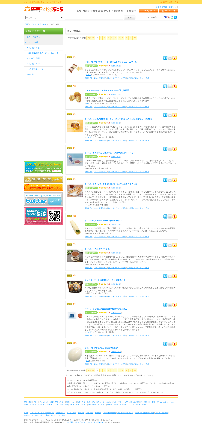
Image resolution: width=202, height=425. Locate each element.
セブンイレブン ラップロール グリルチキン (103, 220)
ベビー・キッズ (74, 404)
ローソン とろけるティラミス (97, 249)
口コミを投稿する (100, 78)
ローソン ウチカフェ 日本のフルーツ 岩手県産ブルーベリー (110, 153)
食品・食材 (42, 24)
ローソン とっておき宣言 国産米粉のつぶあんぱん (106, 309)
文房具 (26, 404)
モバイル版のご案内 (42, 415)
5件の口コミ (115, 66)
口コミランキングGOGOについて (42, 413)
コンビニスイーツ (35, 69)
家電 (67, 402)
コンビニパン (34, 64)
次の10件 (91, 38)
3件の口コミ (115, 123)
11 (135, 38)
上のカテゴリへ (33, 37)
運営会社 (81, 413)
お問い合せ (89, 413)
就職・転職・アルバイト (97, 404)
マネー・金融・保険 (61, 404)
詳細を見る (88, 78)
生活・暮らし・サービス (100, 402)
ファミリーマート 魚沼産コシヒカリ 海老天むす (105, 280)
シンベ (88, 137)
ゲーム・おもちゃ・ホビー (166, 402)
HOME (26, 24)
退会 (63, 415)
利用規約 (98, 413)
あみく (88, 75)
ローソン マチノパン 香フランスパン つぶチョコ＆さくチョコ (111, 184)
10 (130, 38)
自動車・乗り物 (112, 404)
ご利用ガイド (60, 413)
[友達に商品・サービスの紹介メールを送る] (170, 58)
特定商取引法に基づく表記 (144, 413)
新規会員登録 (161, 7)
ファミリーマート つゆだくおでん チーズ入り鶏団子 (107, 90)
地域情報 (123, 404)
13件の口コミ (116, 313)
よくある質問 (71, 413)
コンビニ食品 (32, 42)
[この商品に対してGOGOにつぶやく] (174, 58)
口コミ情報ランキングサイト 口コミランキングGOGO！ (85, 422)
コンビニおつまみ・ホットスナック (43, 53)
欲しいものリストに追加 (117, 78)
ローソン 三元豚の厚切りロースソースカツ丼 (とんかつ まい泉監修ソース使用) (118, 119)
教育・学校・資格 (83, 402)
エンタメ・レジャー (45, 404)
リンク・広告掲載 (161, 413)
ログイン (172, 7)
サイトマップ (55, 415)
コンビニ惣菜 (34, 58)
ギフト (35, 402)
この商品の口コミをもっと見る (138, 78)
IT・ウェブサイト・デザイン (138, 404)
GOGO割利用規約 (109, 413)
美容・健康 (28, 402)
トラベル (33, 404)
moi (87, 361)
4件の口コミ (115, 94)
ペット (73, 402)
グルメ (33, 24)
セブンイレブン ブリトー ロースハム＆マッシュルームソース (111, 62)
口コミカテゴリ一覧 (35, 31)
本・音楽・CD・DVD (147, 402)
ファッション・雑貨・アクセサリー (52, 402)
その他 (31, 74)
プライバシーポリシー (125, 413)
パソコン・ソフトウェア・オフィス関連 (124, 402)
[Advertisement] (102, 46)
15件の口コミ (116, 352)
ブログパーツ (28, 415)
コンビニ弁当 (34, 48)
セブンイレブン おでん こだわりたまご (101, 348)
